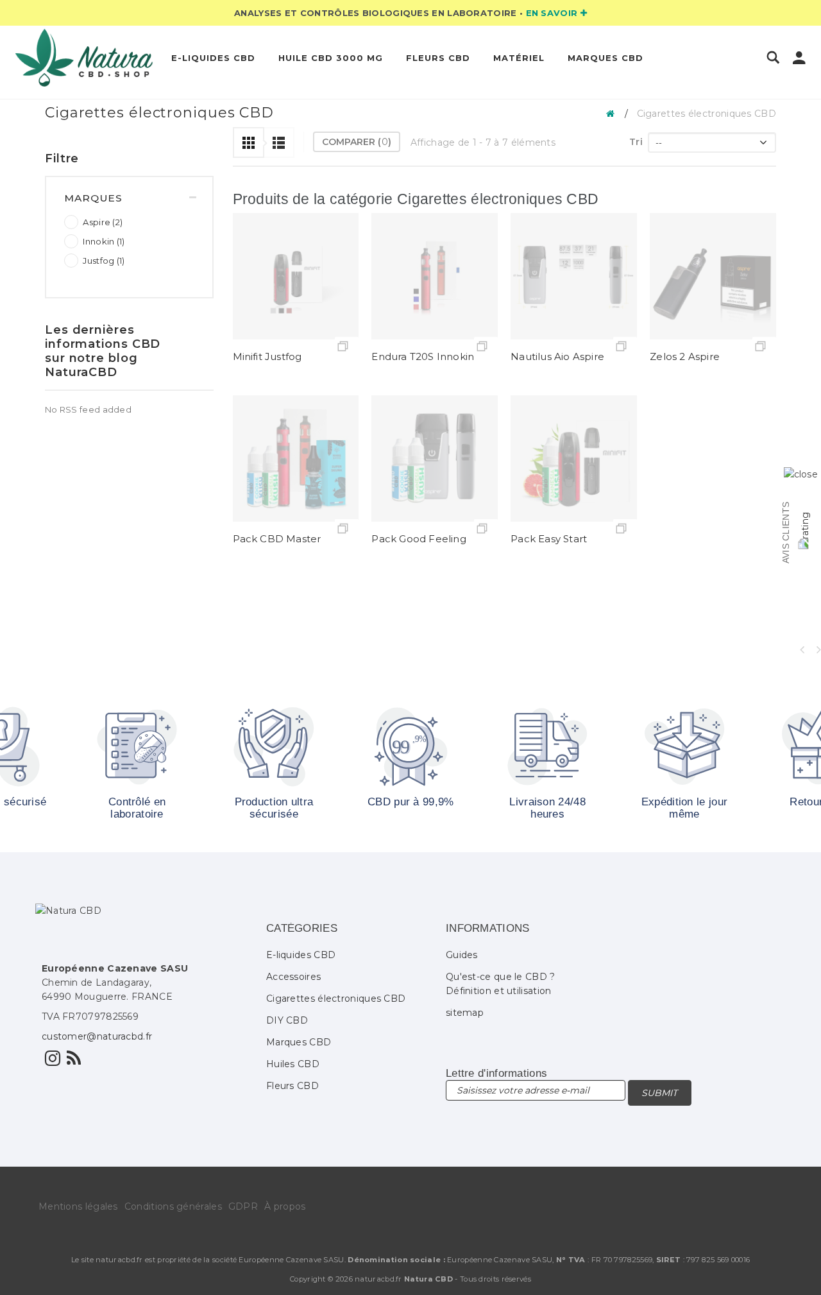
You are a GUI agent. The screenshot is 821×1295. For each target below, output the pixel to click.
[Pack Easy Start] (574, 458)
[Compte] (799, 60)
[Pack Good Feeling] (434, 458)
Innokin (103, 241)
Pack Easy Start (549, 539)
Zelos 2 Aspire (685, 356)
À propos (284, 1206)
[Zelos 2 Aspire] (713, 276)
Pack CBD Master (277, 539)
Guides (462, 955)
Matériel (519, 58)
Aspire (103, 222)
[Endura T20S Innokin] (434, 276)
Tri (636, 142)
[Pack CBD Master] (296, 458)
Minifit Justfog (267, 356)
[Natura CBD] (84, 58)
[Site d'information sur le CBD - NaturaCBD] (74, 1061)
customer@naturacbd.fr (97, 1036)
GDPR (243, 1206)
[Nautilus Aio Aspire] (574, 276)
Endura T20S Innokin (422, 356)
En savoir (553, 13)
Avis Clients (786, 532)
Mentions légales (78, 1206)
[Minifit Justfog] (296, 276)
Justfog (103, 260)
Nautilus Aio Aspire (557, 356)
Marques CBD (605, 58)
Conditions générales (173, 1206)
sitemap (465, 1012)
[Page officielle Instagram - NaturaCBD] (52, 1061)
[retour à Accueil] (614, 113)
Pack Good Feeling (418, 539)
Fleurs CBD (438, 58)
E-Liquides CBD (213, 58)
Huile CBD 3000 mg (330, 58)
